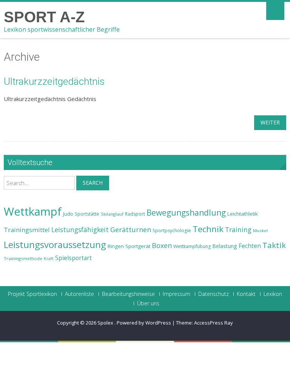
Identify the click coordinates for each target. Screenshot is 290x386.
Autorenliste (79, 294)
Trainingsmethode (23, 258)
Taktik (274, 245)
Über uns (148, 303)
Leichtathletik (242, 213)
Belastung (224, 246)
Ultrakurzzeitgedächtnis (54, 81)
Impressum (176, 294)
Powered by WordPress (144, 322)
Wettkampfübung (192, 246)
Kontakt (246, 294)
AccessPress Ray (213, 322)
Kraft (49, 258)
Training (238, 229)
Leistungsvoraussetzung (55, 245)
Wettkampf (33, 211)
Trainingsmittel (27, 229)
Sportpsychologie (172, 230)
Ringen (116, 246)
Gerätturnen (130, 229)
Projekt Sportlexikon (32, 294)
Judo (68, 213)
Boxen (162, 245)
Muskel (260, 230)
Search (93, 182)
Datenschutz (213, 294)
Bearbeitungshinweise (128, 294)
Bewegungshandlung (186, 212)
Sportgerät (137, 246)
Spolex (105, 322)
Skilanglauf (112, 214)
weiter (270, 122)
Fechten (250, 246)
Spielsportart (73, 258)
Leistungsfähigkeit (80, 229)
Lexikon (273, 294)
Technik (208, 229)
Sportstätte (87, 214)
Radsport (135, 214)
